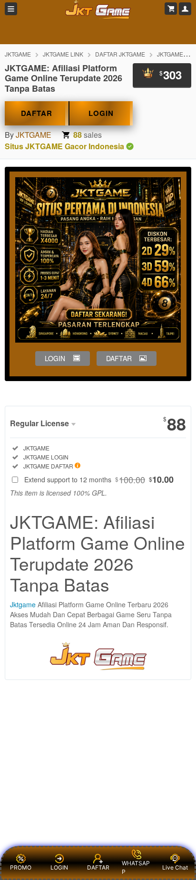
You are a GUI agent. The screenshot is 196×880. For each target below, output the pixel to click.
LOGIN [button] (55, 358)
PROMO (20, 867)
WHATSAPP (136, 867)
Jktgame (23, 604)
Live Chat (175, 867)
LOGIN (101, 113)
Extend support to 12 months (99, 479)
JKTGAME (18, 54)
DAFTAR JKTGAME (120, 54)
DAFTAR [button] (119, 358)
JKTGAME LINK (63, 54)
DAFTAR (36, 113)
